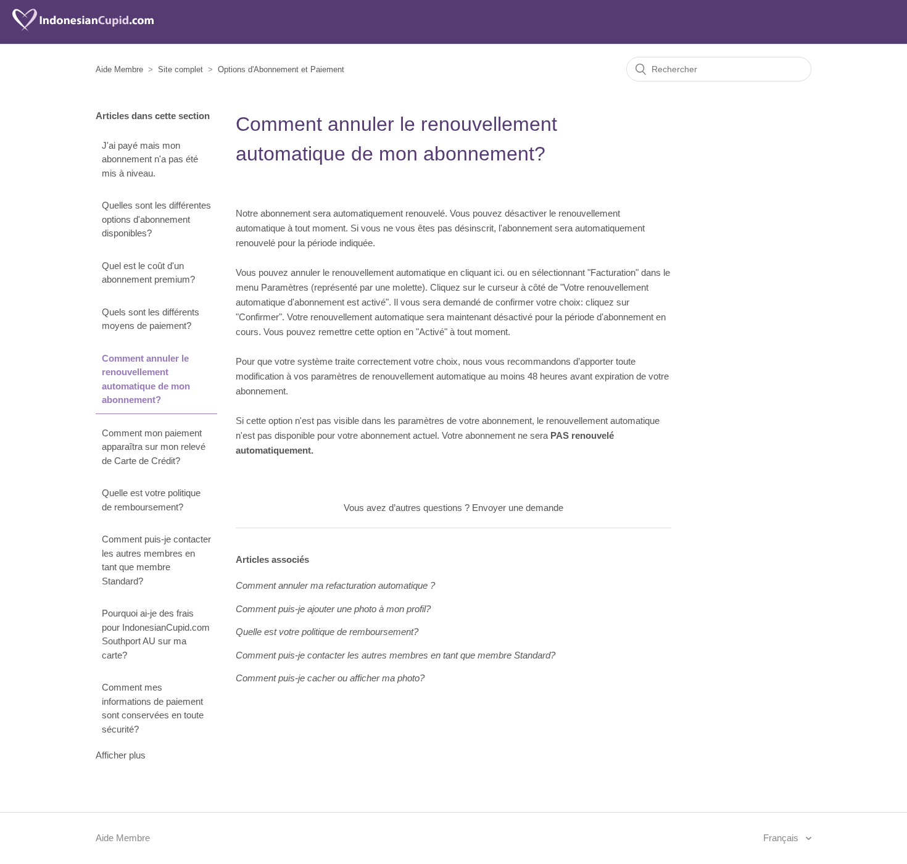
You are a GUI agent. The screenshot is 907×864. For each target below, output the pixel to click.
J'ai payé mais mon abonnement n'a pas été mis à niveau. (150, 159)
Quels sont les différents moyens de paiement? (150, 319)
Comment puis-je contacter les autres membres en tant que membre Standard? (156, 560)
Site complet (180, 69)
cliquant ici (481, 272)
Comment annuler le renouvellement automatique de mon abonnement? (146, 379)
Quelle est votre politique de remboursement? (151, 500)
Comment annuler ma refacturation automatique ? (335, 585)
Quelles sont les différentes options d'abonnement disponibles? (156, 219)
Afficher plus (121, 755)
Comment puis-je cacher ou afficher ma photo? (330, 678)
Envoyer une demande (517, 507)
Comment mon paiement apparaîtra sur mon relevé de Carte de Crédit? (153, 447)
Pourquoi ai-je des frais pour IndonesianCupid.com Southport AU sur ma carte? (156, 634)
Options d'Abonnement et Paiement (281, 69)
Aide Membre (119, 69)
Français (782, 838)
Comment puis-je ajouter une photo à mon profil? (333, 609)
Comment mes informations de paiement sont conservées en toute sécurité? (153, 708)
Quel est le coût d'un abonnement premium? (148, 272)
